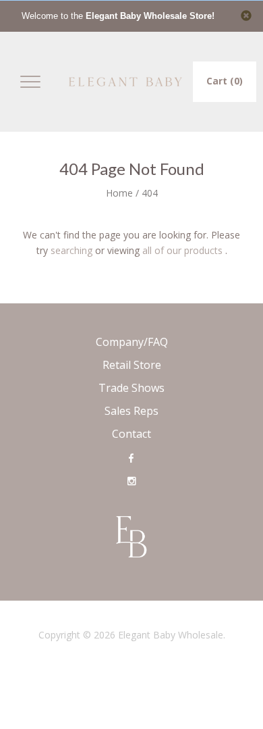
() (224, 80)
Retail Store (132, 364)
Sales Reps (131, 410)
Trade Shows (131, 387)
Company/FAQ (132, 341)
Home (119, 192)
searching (71, 250)
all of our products (182, 250)
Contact (131, 433)
